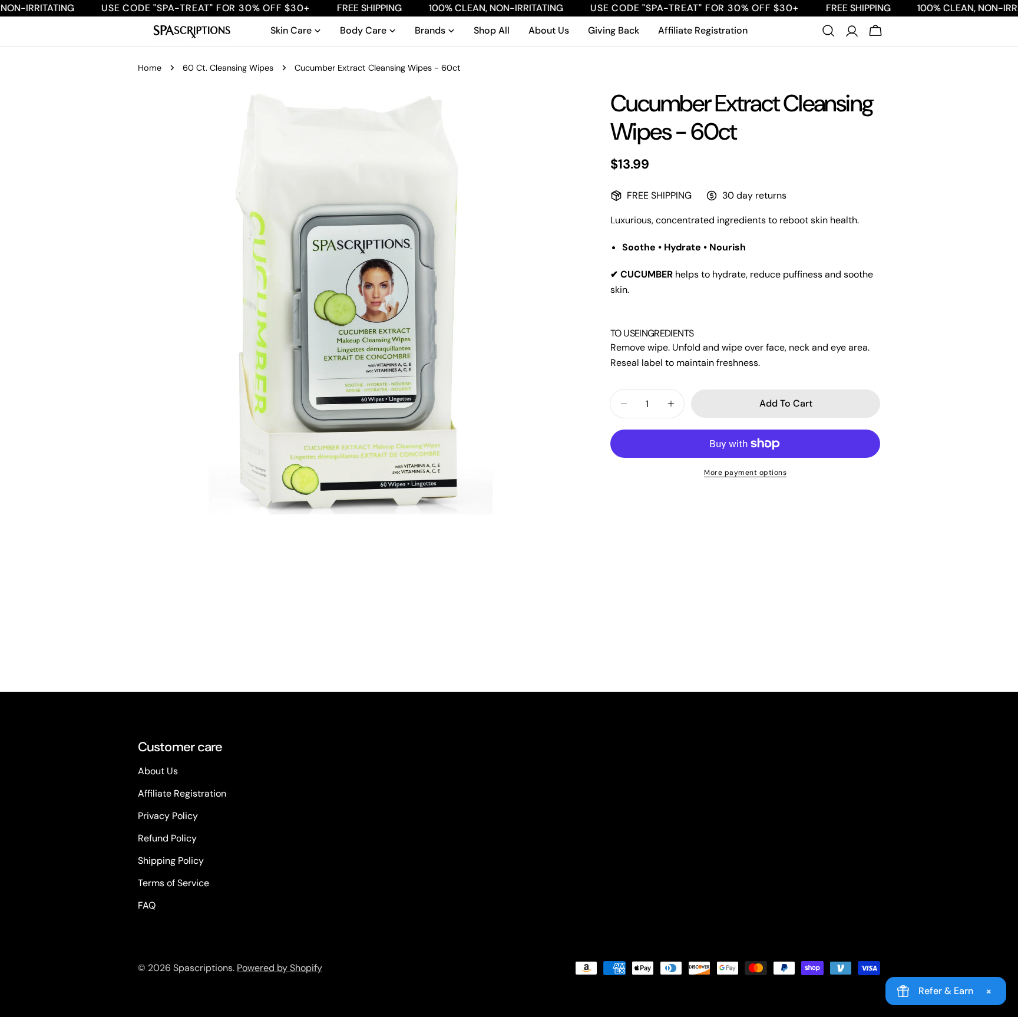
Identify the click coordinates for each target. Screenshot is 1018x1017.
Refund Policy (167, 838)
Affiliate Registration (182, 793)
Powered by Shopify (279, 968)
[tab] (624, 333)
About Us (158, 771)
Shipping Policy (171, 860)
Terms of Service (173, 883)
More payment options (745, 472)
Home (149, 67)
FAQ (147, 905)
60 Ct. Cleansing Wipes (228, 67)
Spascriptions (203, 968)
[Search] (828, 30)
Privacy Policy (168, 816)
